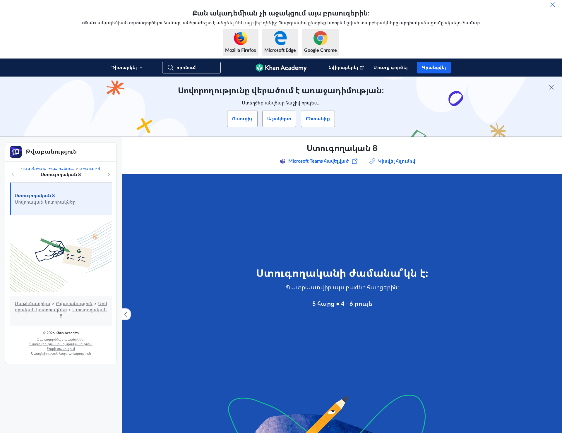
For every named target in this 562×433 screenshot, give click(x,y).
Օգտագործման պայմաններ (61, 339)
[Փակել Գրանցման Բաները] (551, 87)
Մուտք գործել (390, 67)
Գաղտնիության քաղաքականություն (60, 344)
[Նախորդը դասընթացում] (12, 174)
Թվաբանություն (74, 303)
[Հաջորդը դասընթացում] (108, 174)
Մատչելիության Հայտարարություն (61, 353)
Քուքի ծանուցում (61, 348)
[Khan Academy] (281, 67)
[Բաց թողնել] (552, 4)
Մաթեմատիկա (32, 303)
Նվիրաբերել (343, 67)
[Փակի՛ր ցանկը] (126, 314)
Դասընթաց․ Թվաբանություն (48, 169)
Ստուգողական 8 (35, 195)
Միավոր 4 (89, 169)
